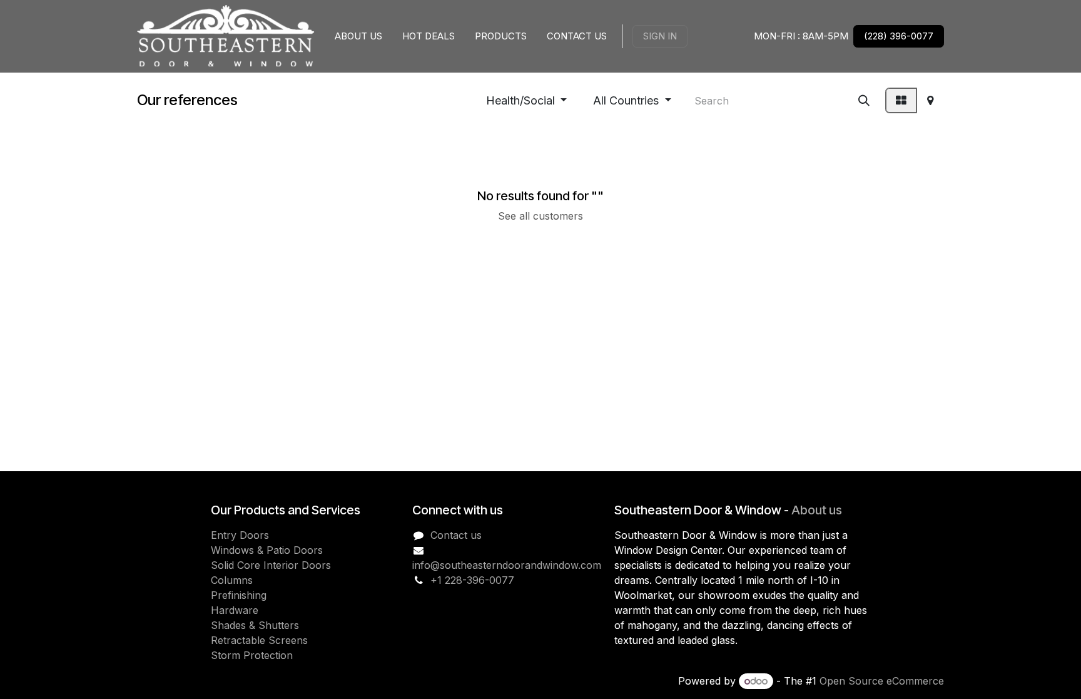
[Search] (864, 100)
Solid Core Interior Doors (271, 565)
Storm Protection (252, 655)
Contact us (456, 535)
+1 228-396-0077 (472, 580)
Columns (232, 580)
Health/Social (520, 100)
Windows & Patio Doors (267, 550)
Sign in (660, 36)
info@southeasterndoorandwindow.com (506, 565)
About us (816, 510)
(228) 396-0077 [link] (898, 36)
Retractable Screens (259, 640)
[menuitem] (358, 36)
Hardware (234, 610)
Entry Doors (240, 535)
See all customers (540, 216)
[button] (526, 100)
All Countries (626, 100)
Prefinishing (238, 595)
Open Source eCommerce (882, 681)
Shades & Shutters (255, 625)
